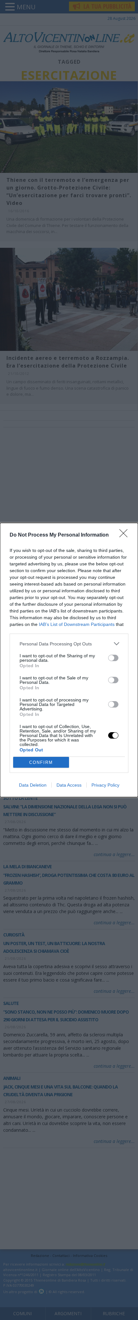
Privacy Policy (105, 785)
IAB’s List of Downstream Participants (77, 624)
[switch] (113, 658)
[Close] (125, 535)
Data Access (69, 785)
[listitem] (69, 643)
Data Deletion (33, 785)
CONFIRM (41, 762)
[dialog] (69, 660)
